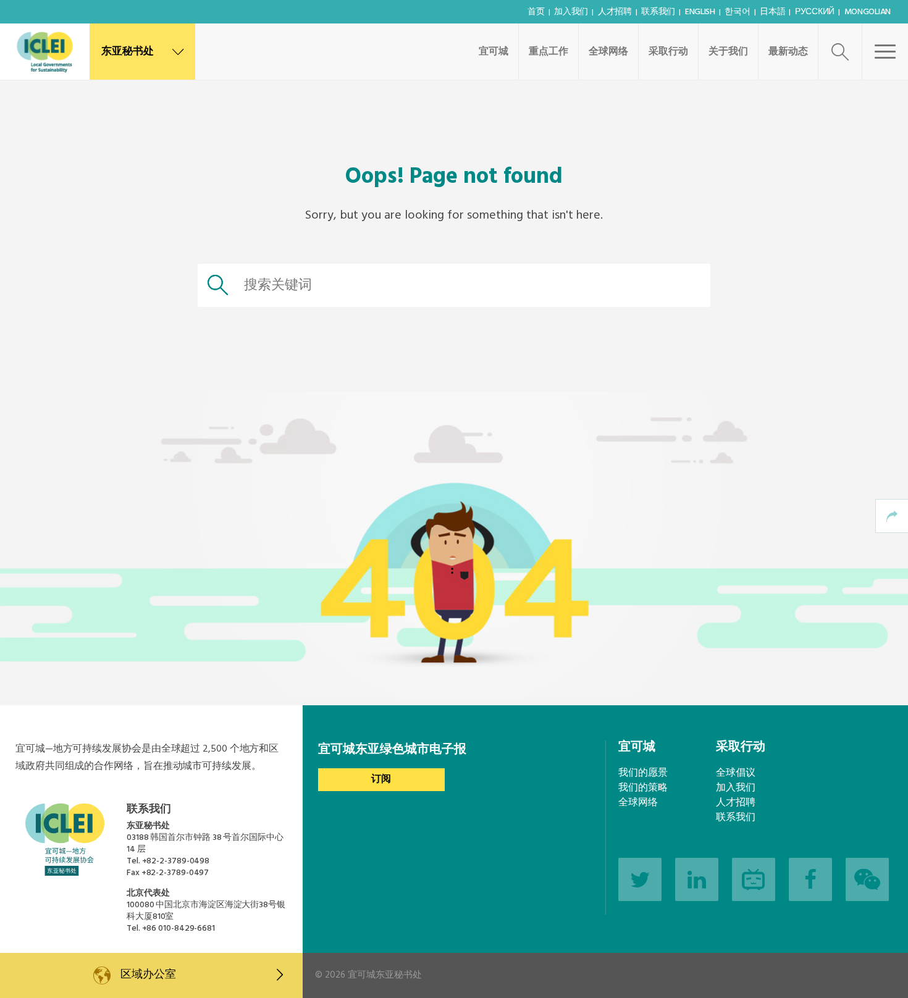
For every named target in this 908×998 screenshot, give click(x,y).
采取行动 (668, 52)
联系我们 (658, 12)
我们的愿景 (643, 773)
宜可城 (493, 52)
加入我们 (571, 12)
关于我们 (728, 52)
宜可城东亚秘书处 (385, 975)
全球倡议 (735, 773)
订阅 (381, 779)
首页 (536, 12)
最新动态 (788, 52)
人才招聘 (615, 12)
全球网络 (608, 52)
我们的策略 (643, 788)
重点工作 (548, 52)
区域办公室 (147, 975)
